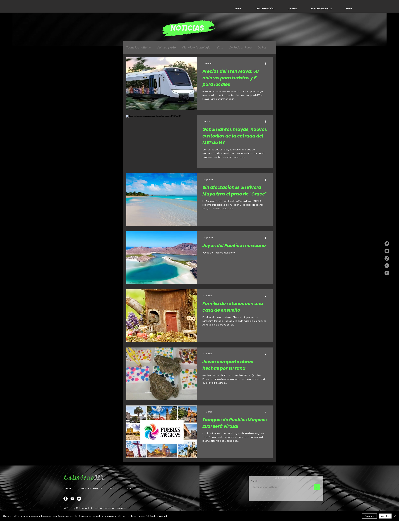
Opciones (369, 516)
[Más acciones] (266, 63)
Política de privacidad (156, 516)
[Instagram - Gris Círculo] (387, 273)
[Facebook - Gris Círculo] (387, 243)
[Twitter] (79, 499)
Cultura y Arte (166, 47)
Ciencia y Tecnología (196, 47)
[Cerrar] (395, 516)
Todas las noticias (138, 47)
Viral (220, 47)
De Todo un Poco (240, 47)
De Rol (262, 47)
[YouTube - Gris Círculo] (387, 251)
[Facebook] (65, 499)
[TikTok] (387, 258)
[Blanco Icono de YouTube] (72, 499)
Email (254, 481)
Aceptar (385, 516)
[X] (387, 265)
